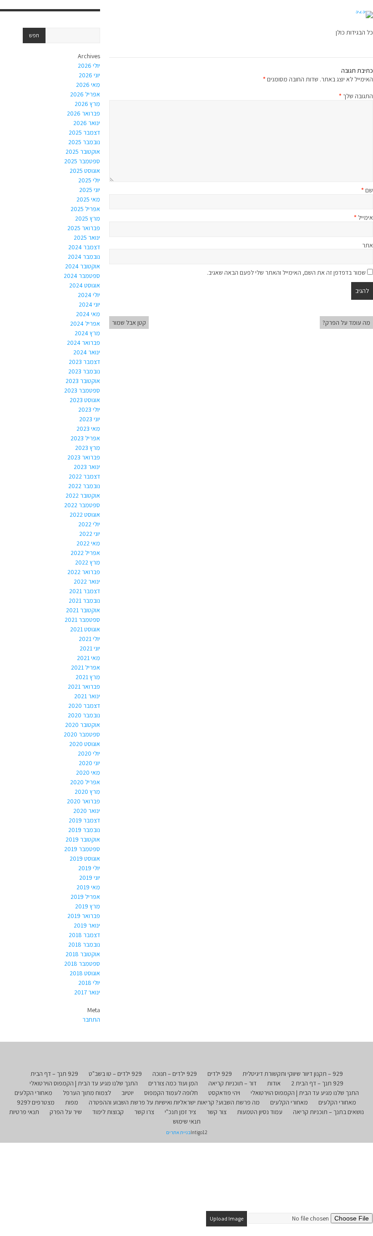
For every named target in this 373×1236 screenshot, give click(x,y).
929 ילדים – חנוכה (174, 1074)
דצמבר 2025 (84, 132)
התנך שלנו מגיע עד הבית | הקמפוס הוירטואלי (84, 1083)
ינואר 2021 (87, 696)
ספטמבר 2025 (82, 161)
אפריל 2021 (85, 667)
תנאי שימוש (187, 1121)
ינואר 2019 (87, 925)
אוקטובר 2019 (83, 839)
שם (367, 190)
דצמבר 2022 (84, 476)
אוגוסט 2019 (85, 858)
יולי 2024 (89, 295)
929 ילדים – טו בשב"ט (115, 1074)
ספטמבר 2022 (82, 505)
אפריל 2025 (85, 209)
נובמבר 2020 (84, 715)
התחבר (91, 1019)
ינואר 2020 (86, 811)
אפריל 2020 (85, 782)
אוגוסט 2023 (85, 400)
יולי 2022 (89, 524)
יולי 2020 (89, 753)
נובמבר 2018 (84, 944)
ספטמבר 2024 (82, 276)
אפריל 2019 (85, 897)
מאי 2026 (88, 85)
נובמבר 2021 (84, 600)
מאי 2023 (88, 428)
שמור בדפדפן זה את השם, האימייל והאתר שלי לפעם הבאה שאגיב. (286, 272)
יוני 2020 (89, 763)
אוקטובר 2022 (83, 495)
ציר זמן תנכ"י (180, 1112)
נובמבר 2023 (84, 371)
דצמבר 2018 (84, 935)
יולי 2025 (89, 180)
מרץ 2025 (87, 218)
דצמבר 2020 (84, 705)
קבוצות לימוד (108, 1112)
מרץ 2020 (87, 791)
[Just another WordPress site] (364, 14)
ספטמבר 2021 (82, 619)
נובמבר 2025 (84, 142)
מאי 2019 (88, 887)
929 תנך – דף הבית (54, 1074)
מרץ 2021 (88, 677)
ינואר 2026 (86, 123)
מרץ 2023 (87, 448)
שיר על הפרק (66, 1112)
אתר (367, 245)
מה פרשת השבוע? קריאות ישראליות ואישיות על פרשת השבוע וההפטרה (174, 1102)
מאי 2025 (88, 199)
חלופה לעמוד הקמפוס (171, 1093)
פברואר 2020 (83, 801)
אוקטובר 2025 (83, 151)
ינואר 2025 (87, 237)
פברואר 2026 (83, 113)
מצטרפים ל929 (36, 1102)
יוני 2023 (89, 419)
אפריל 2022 (85, 553)
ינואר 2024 (86, 352)
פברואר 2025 (83, 228)
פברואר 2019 (83, 916)
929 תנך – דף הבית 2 (317, 1083)
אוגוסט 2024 (84, 285)
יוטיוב (127, 1093)
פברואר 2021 (84, 686)
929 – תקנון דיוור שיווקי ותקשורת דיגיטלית (292, 1074)
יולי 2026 (89, 65)
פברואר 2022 (83, 572)
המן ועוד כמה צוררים (173, 1083)
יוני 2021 (90, 648)
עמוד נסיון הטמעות (259, 1112)
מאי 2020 (88, 772)
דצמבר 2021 (84, 591)
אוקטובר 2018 (83, 954)
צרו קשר (144, 1112)
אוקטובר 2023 (83, 381)
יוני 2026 (89, 75)
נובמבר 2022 (84, 486)
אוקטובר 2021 (83, 610)
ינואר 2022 (87, 581)
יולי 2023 (89, 409)
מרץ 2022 (87, 562)
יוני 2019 (89, 877)
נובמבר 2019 (84, 830)
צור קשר (217, 1112)
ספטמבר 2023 (82, 390)
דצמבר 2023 (84, 362)
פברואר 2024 (83, 342)
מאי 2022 (88, 543)
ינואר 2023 (87, 467)
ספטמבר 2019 (82, 849)
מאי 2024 (88, 314)
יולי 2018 (89, 983)
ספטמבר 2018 (82, 963)
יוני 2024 (89, 304)
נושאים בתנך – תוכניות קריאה (328, 1112)
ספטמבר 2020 (82, 734)
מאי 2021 (88, 658)
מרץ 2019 (87, 906)
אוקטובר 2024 (82, 266)
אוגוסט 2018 (85, 973)
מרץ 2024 (87, 333)
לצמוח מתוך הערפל (87, 1093)
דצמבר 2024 (84, 247)
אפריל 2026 (85, 94)
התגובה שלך (356, 96)
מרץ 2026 (87, 104)
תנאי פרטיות (24, 1112)
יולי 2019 (89, 868)
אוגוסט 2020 (84, 744)
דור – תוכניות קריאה (232, 1083)
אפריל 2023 (85, 438)
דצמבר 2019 (84, 820)
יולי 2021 (89, 639)
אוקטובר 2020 (82, 725)
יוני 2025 (89, 190)
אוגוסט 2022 (85, 514)
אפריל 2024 (85, 323)
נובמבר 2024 (84, 256)
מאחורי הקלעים (33, 1093)
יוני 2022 (89, 534)
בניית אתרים (178, 1132)
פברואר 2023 (83, 457)
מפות (71, 1102)
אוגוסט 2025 (85, 170)
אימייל (363, 217)
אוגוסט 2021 (85, 629)
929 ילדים (219, 1074)
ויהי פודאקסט (224, 1093)
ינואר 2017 (87, 992)
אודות (274, 1083)
